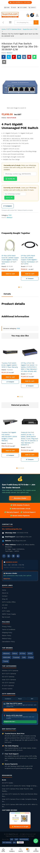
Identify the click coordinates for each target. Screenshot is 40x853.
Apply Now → (7, 578)
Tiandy (5, 661)
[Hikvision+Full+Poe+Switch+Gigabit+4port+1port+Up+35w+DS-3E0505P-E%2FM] (9, 57)
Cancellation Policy (8, 641)
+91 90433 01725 (22, 533)
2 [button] (21, 287)
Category (12, 851)
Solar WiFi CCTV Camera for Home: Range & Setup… (20, 786)
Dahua (15, 653)
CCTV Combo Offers (9, 602)
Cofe (23, 657)
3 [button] (22, 396)
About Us (5, 593)
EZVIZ (30, 653)
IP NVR (4, 608)
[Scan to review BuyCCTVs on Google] (20, 818)
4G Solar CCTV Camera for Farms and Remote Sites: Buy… (20, 795)
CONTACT (33, 7)
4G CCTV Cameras (8, 676)
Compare (7, 206)
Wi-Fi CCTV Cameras (9, 673)
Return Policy (6, 635)
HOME (7, 7)
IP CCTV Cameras (8, 685)
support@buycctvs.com (23, 536)
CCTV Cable (6, 611)
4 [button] (23, 468)
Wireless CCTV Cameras (10, 670)
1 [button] (18, 287)
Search (36, 22)
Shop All (5, 599)
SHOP (14, 7)
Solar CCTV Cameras (9, 679)
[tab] (7, 295)
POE (10, 215)
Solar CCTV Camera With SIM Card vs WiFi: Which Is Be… (19, 805)
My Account (6, 617)
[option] (10, 257)
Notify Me (11, 179)
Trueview (16, 657)
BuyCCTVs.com (13, 834)
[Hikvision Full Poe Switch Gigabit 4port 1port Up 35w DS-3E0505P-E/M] (4, 57)
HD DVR (4, 605)
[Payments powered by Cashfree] (20, 842)
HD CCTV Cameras (8, 682)
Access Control (7, 688)
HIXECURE (6, 657)
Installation (8, 698)
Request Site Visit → (10, 721)
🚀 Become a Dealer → (20, 498)
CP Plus (22, 653)
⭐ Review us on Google (20, 826)
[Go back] (3, 22)
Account (35, 851)
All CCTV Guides (7, 783)
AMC (32, 698)
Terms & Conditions (8, 629)
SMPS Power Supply (9, 614)
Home (4, 590)
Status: (4, 117)
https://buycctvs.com (19, 540)
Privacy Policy (6, 626)
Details (7, 294)
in (8, 556)
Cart (28, 850)
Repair (20, 698)
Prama (30, 657)
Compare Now (32, 15)
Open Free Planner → (10, 709)
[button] (35, 840)
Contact (4, 596)
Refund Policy (6, 638)
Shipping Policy (7, 632)
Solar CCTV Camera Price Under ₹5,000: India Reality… (17, 790)
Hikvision (9, 53)
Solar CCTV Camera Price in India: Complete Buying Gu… (19, 800)
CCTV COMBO (23, 7)
